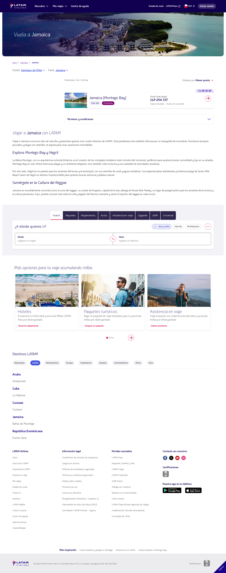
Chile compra (118, 499)
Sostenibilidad (19, 528)
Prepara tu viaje (19, 475)
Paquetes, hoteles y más (123, 463)
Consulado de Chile (121, 516)
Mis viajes (16, 481)
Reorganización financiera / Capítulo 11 (80, 499)
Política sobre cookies (72, 481)
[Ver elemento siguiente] (131, 338)
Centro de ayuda (20, 516)
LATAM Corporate (120, 475)
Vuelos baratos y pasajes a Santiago (96, 550)
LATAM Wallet (18, 504)
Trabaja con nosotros (121, 487)
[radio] (19, 362)
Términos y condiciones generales (77, 475)
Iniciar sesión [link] (208, 6)
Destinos (16, 499)
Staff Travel (117, 481)
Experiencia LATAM (21, 469)
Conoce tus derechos (71, 493)
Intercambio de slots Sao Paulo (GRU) (79, 504)
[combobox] (33, 70)
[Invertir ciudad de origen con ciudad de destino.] (113, 239)
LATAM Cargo (118, 469)
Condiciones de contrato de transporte (80, 457)
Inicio (14, 457)
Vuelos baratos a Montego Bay (152, 550)
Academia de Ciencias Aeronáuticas (128, 510)
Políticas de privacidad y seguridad (78, 469)
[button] (41, 6)
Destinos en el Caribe (125, 550)
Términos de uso (69, 487)
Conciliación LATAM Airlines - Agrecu (79, 510)
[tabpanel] (113, 234)
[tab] (56, 215)
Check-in (16, 493)
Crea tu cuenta (19, 510)
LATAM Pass (117, 457)
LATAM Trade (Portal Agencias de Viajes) (130, 504)
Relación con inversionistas (124, 493)
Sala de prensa (19, 522)
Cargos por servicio (70, 463)
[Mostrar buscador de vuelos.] (208, 226)
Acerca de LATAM (20, 463)
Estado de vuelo (19, 487)
